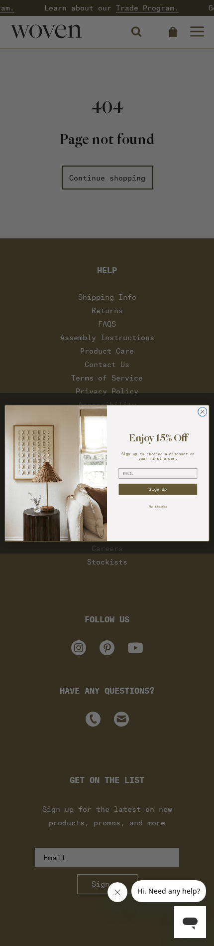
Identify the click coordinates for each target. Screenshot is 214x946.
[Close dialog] (202, 411)
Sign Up (158, 489)
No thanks (158, 506)
